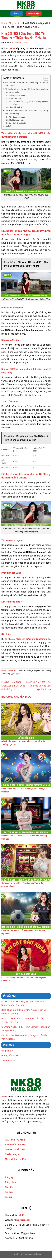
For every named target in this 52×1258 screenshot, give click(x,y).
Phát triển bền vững (17, 120)
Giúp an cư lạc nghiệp (17, 95)
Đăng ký (9, 1177)
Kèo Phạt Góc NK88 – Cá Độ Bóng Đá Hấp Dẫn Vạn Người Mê (38, 686)
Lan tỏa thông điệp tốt (17, 123)
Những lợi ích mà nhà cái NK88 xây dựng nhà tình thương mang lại (26, 90)
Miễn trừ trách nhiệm (15, 1159)
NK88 (12, 48)
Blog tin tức (14, 23)
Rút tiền (9, 1192)
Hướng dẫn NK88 (9, 1055)
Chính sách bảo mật (15, 1149)
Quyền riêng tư (12, 1154)
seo (27, 42)
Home (4, 23)
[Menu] (3, 4)
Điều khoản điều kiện (15, 1144)
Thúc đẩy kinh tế (15, 107)
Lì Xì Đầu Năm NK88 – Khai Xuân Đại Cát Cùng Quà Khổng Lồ (13, 686)
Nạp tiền (9, 1187)
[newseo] (26, 4)
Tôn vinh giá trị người (17, 117)
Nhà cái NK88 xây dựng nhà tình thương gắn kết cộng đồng (28, 102)
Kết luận (8, 126)
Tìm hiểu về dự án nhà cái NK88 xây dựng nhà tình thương (26, 84)
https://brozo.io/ (22, 1220)
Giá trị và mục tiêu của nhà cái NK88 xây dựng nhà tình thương (26, 112)
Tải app (8, 1197)
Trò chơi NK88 (8, 1060)
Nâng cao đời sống (16, 98)
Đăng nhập (10, 1182)
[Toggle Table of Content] (44, 78)
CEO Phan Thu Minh (15, 1139)
